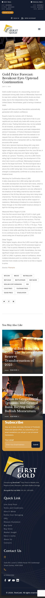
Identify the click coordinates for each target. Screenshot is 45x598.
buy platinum (20, 280)
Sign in (16, 18)
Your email (9, 440)
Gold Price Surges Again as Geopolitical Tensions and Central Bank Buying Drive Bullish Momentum (21, 403)
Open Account (30, 18)
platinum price (22, 288)
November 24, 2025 (11, 345)
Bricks (16, 276)
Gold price (8, 288)
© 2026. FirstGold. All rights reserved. (22, 593)
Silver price (8, 292)
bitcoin (7, 276)
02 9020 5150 (9, 575)
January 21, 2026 (10, 391)
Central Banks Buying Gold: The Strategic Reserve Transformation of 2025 (22, 357)
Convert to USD (7, 12)
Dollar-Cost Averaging (13, 284)
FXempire (11, 267)
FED (27, 284)
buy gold (7, 280)
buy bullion (27, 276)
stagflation (21, 292)
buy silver (33, 280)
